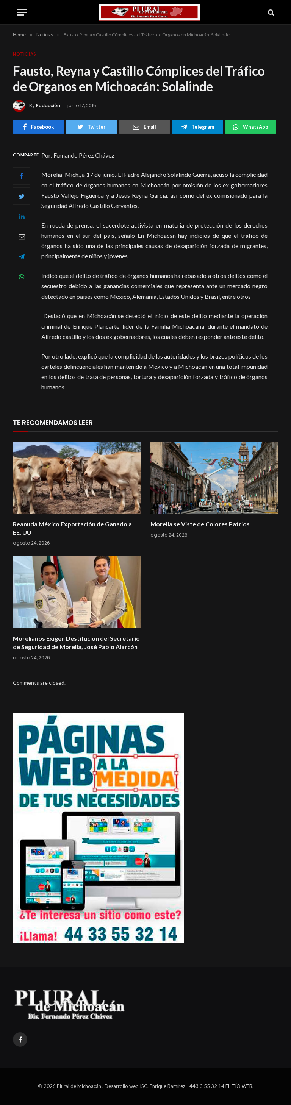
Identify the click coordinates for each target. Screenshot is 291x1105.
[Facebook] (21, 176)
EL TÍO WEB (238, 1086)
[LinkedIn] (21, 216)
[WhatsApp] (21, 276)
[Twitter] (21, 196)
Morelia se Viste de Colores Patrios (200, 524)
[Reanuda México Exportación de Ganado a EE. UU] (77, 478)
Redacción (48, 105)
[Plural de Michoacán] (149, 12)
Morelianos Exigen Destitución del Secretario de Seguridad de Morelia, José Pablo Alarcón (76, 642)
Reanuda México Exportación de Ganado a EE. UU (72, 528)
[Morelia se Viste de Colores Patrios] (214, 478)
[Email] (21, 236)
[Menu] (22, 12)
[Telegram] (21, 256)
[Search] (270, 12)
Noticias (24, 54)
